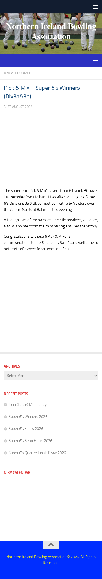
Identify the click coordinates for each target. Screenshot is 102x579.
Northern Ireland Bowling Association (51, 31)
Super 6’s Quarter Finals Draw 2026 (37, 452)
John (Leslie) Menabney (28, 404)
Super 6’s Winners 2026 (28, 416)
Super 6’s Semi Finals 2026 (30, 440)
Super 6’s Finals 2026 (26, 428)
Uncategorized (17, 73)
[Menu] (95, 6)
